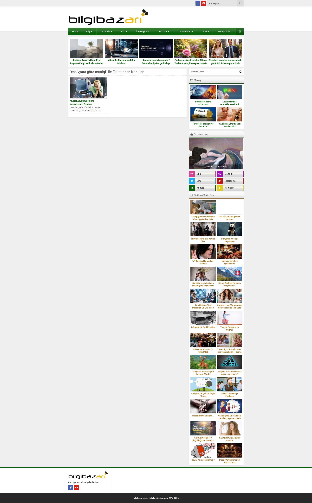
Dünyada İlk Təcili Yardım (203, 327)
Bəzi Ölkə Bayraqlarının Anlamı (229, 217)
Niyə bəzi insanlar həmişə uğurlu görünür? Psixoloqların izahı (190, 62)
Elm (123, 31)
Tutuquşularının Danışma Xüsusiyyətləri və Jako (203, 217)
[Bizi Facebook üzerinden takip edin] (197, 3)
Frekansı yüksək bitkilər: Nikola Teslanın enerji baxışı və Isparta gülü (156, 63)
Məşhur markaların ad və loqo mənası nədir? (229, 372)
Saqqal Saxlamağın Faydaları (229, 394)
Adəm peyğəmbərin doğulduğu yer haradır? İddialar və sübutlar (203, 440)
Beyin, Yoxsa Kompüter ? (203, 460)
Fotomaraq (185, 31)
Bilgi (88, 31)
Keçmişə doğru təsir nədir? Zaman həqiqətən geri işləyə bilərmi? (121, 63)
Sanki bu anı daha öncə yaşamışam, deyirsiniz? (203, 284)
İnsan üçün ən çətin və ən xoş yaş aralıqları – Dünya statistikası (229, 352)
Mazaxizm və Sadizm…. (203, 416)
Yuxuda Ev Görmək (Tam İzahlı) (216, 166)
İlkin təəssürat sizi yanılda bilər (203, 240)
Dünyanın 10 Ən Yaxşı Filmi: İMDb (203, 350)
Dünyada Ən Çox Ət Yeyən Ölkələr (203, 394)
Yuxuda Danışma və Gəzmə (229, 328)
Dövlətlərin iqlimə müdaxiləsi (203, 103)
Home (75, 31)
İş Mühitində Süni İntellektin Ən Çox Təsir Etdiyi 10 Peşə (203, 308)
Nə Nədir (106, 31)
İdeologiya (141, 31)
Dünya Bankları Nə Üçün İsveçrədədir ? (229, 284)
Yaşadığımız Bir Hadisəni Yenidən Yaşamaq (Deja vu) (229, 418)
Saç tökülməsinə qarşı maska (229, 439)
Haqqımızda (224, 31)
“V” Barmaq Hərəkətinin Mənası (203, 262)
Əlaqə (206, 31)
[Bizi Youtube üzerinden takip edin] (203, 3)
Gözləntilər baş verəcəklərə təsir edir (230, 103)
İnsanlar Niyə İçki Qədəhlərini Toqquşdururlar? (229, 263)
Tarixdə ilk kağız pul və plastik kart (203, 125)
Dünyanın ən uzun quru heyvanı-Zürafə (203, 372)
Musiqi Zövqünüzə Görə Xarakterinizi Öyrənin (82, 102)
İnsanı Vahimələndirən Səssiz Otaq (229, 461)
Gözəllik (163, 31)
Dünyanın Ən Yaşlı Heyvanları (229, 240)
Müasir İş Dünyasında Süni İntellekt (86, 62)
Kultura (200, 188)
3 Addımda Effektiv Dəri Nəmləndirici (229, 125)
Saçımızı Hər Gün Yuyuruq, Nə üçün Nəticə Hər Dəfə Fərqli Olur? (229, 308)
